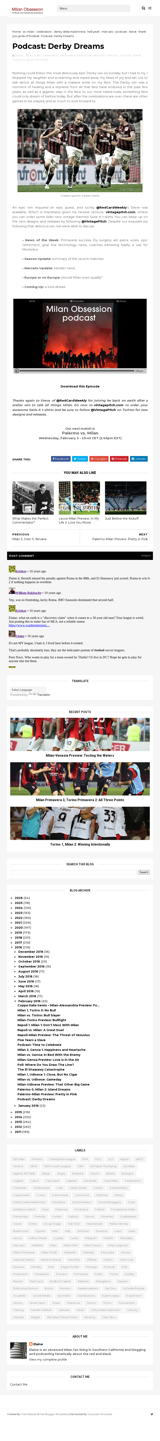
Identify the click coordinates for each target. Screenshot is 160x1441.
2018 (19, 937)
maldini (108, 1238)
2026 (19, 898)
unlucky (132, 1310)
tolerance (73, 1303)
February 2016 (29, 1001)
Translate (43, 695)
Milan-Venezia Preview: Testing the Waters (80, 755)
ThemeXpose (28, 1414)
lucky (74, 1238)
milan (53, 1245)
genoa (89, 1216)
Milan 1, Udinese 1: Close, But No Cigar (47, 1074)
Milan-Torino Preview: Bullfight (42, 1020)
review (123, 1281)
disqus (146, 555)
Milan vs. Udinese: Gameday (39, 1079)
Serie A (18, 1166)
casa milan (111, 1180)
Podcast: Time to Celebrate (39, 1045)
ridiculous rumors (25, 1288)
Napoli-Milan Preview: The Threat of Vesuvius (54, 1035)
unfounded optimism (105, 1310)
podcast (121, 31)
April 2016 (26, 991)
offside (91, 1259)
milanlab (88, 1252)
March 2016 (27, 996)
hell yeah (94, 31)
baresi (110, 1173)
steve (132, 31)
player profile (70, 1267)
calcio (34, 1180)
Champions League (62, 1159)
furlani (56, 1216)
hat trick (74, 1223)
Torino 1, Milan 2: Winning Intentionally (80, 844)
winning (89, 1317)
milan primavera (24, 1252)
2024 (19, 908)
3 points (36, 1159)
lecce (17, 1238)
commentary (118, 1187)
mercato (108, 31)
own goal (126, 1259)
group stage (52, 1223)
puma (114, 1274)
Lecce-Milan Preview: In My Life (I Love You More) (79, 520)
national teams (23, 1259)
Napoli (124, 1159)
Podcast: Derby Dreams (36, 1099)
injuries (40, 1231)
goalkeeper (128, 1216)
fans (45, 1209)
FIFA (85, 1159)
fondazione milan (123, 1209)
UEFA (33, 1166)
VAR (80, 1166)
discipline (58, 1202)
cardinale (90, 1180)
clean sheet (78, 1187)
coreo (40, 1195)
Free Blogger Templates (53, 1414)
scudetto (19, 1295)
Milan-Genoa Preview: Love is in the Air (48, 1060)
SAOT (139, 1159)
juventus (102, 1231)
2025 (19, 903)
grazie (17, 1223)
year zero (109, 1317)
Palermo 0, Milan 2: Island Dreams (44, 1089)
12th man (19, 1159)
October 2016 (29, 961)
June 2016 (26, 981)
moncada (107, 1252)
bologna (127, 1173)
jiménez (83, 1231)
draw (131, 1202)
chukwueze (42, 1187)
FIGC (98, 1159)
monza (125, 1252)
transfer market (40, 1310)
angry (61, 1173)
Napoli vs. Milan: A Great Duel (41, 1030)
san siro (110, 1288)
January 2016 (29, 1106)
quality (129, 1274)
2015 (19, 1112)
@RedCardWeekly (111, 207)
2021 (19, 923)
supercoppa (110, 1295)
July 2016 (25, 976)
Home (16, 31)
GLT (110, 1159)
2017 (19, 942)
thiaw (56, 1303)
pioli (51, 1267)
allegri (46, 1173)
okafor (108, 1259)
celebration (44, 31)
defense (102, 1195)
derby (118, 1195)
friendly (40, 1216)
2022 (19, 918)
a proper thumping (103, 1166)
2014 (19, 1117)
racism (18, 1281)
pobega (91, 1267)
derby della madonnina (69, 31)
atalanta (77, 1173)
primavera (81, 1274)
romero (65, 1288)
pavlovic (18, 1267)
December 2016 (31, 952)
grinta (33, 1223)
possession (20, 1274)
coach (98, 1187)
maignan (91, 1238)
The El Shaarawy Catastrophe (41, 1069)
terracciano (37, 1303)
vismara (18, 1317)
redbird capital (60, 1281)
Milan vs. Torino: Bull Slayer (39, 1015)
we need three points (62, 1317)
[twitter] (152, 1414)
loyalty (58, 1238)
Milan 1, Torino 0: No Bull (37, 1010)
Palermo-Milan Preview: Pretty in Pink (47, 1094)
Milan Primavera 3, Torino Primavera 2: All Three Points (80, 800)
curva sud (82, 1195)
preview (61, 1274)
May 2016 (26, 986)
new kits (74, 1259)
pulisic (99, 1274)
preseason (42, 1274)
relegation (103, 1281)
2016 (19, 947)
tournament (126, 1303)
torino (107, 1303)
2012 (19, 1127)
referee (83, 1281)
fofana (99, 1209)
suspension (134, 1295)
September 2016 (31, 966)
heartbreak (94, 1223)
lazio (117, 1231)
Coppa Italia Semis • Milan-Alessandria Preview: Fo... (59, 1005)
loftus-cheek (38, 1238)
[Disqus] (80, 616)
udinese (64, 1310)
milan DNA (71, 1245)
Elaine (38, 1344)
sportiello (64, 1295)
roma (49, 1288)
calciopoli (52, 1180)
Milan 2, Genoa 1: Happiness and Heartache (52, 1050)
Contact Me (19, 1384)
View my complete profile (48, 1359)
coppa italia (21, 1195)
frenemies (20, 1216)
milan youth (49, 1252)
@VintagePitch (93, 221)
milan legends (118, 1245)
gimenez (107, 1216)
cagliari (18, 1180)
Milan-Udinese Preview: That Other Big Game (54, 1084)
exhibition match (24, 1209)
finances (61, 1209)
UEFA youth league (57, 1166)
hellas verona (118, 1223)
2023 (19, 913)
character (20, 1187)
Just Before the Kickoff (122, 518)
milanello (70, 1252)
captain (71, 1180)
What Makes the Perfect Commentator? (30, 520)
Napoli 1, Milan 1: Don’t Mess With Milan (48, 1025)
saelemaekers (88, 1288)
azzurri (94, 1173)
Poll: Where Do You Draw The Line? (46, 1065)
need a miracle (51, 1259)
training (18, 1310)
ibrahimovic (21, 1231)
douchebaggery (109, 1202)
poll (124, 1267)
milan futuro (92, 1245)
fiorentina (81, 1209)
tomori (91, 1303)
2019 (19, 932)
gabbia (73, 1216)
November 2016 (31, 957)
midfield (37, 1245)
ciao (60, 1187)
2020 (19, 928)
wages (35, 1317)
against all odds (24, 1173)
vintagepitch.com (120, 212)
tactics (17, 1303)
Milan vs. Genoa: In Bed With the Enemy (49, 1055)
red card (36, 1281)
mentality (126, 1238)
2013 (19, 1122)
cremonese (60, 1195)
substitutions (86, 1295)
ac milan (28, 31)
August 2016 (28, 971)
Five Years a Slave (32, 1040)
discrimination (81, 1202)
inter (55, 1231)
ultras (80, 1310)
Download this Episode (80, 386)
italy (67, 1231)
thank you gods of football (30, 59)
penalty (36, 1267)
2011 (18, 1132)
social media (41, 1295)
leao (131, 1231)
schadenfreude (133, 1288)
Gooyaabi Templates (100, 1414)
